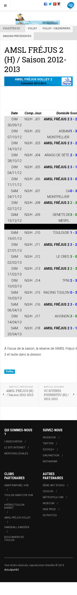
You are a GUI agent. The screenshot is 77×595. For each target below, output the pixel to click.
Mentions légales (16, 453)
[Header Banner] (38, 19)
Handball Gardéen (16, 527)
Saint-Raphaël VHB (16, 485)
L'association (13, 441)
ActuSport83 (11, 569)
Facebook (49, 437)
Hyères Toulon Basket (14, 506)
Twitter (48, 443)
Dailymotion (51, 455)
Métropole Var (53, 497)
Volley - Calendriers (56, 28)
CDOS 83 (48, 491)
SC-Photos (50, 515)
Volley (32, 28)
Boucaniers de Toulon (14, 539)
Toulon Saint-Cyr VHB (18, 495)
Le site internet (14, 447)
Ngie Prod (49, 509)
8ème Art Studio (54, 485)
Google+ (48, 449)
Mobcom (48, 503)
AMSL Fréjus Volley (17, 517)
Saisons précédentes (17, 36)
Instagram (50, 461)
